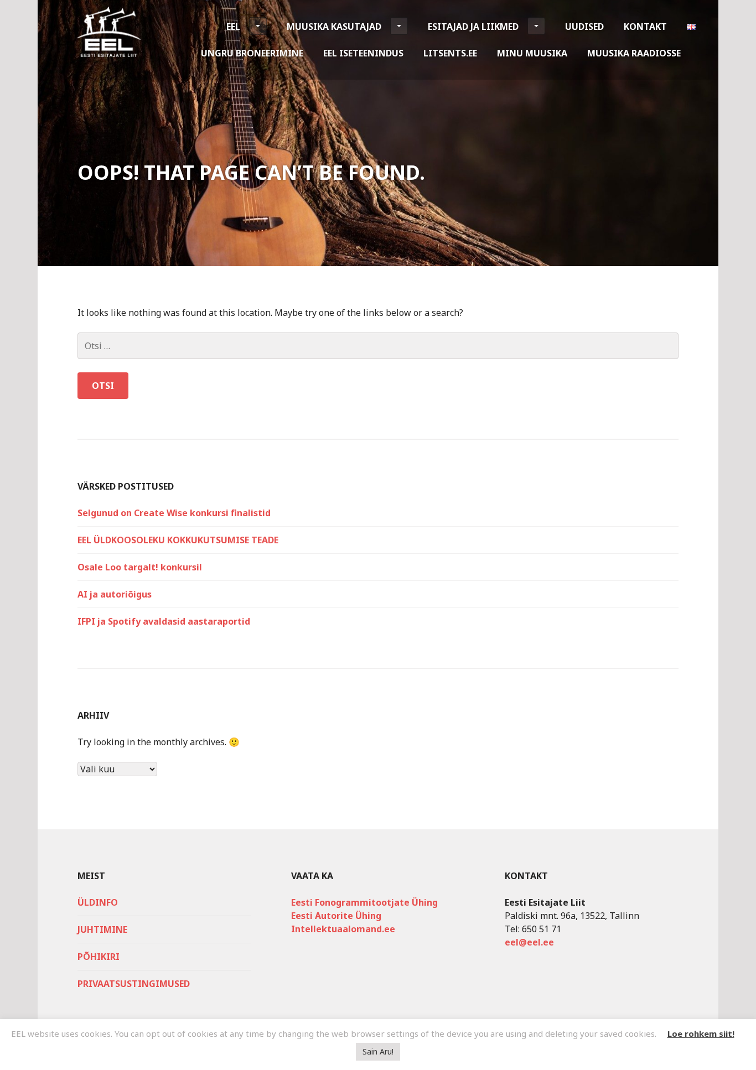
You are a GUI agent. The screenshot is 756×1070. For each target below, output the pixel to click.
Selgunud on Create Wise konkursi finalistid (174, 513)
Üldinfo (97, 902)
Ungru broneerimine (252, 53)
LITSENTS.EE (450, 53)
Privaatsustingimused (133, 984)
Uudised (584, 26)
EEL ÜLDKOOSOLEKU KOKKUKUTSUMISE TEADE (177, 540)
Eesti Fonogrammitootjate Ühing (364, 902)
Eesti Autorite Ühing (336, 916)
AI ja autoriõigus (114, 594)
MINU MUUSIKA (532, 53)
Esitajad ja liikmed (473, 26)
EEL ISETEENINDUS (363, 53)
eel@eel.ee (529, 942)
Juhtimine (102, 929)
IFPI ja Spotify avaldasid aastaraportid (163, 621)
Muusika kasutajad (334, 26)
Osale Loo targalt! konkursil (139, 567)
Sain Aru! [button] (378, 1051)
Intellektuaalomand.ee (343, 929)
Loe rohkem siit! (700, 1033)
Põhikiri (98, 956)
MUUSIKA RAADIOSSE (634, 53)
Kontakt (645, 26)
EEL (233, 26)
